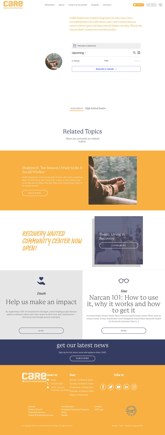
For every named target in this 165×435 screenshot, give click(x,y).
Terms (121, 426)
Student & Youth (35, 409)
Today (106, 61)
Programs (50, 4)
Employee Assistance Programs (75, 409)
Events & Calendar (78, 4)
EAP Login (151, 5)
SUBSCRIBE (82, 358)
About (62, 4)
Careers (95, 4)
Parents (31, 406)
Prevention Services (36, 412)
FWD (141, 426)
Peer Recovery (67, 406)
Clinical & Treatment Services (41, 415)
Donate (64, 415)
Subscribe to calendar (105, 69)
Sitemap (115, 426)
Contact (107, 4)
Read (124, 330)
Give (41, 330)
